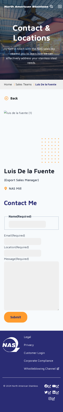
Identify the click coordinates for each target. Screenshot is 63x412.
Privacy (29, 345)
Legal (27, 337)
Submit (15, 317)
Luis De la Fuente (45, 84)
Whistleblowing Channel (40, 368)
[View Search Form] (51, 6)
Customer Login (34, 353)
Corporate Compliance (38, 360)
